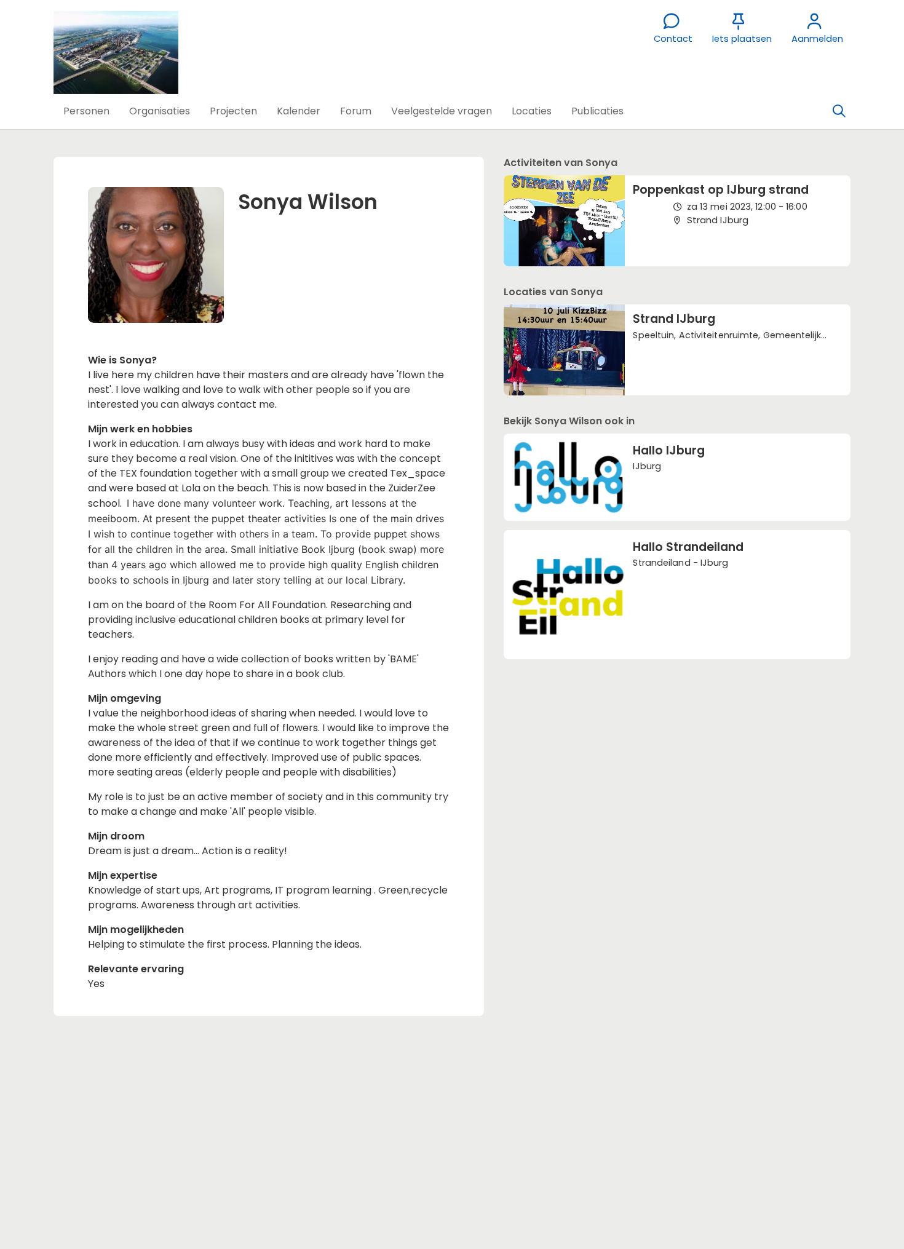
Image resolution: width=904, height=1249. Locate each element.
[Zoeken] (838, 111)
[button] (86, 111)
